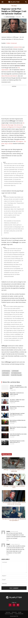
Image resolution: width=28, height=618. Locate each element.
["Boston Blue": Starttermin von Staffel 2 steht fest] (5, 394)
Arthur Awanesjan (10, 16)
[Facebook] (10, 605)
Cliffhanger (15, 371)
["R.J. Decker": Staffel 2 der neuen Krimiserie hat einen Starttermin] (5, 401)
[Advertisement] (14, 101)
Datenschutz (14, 612)
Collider (8, 43)
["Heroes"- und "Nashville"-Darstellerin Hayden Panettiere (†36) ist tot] (5, 387)
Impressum (8, 612)
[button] (2, 2)
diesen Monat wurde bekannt (9, 76)
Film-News (14, 5)
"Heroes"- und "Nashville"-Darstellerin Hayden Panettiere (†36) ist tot (18, 387)
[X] (14, 605)
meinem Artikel (18, 47)
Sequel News (5, 375)
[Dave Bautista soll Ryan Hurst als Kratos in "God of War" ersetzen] (5, 408)
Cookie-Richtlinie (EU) (19, 613)
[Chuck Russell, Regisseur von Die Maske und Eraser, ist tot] (5, 442)
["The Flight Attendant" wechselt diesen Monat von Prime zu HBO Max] (5, 415)
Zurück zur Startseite (9, 613)
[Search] (26, 2)
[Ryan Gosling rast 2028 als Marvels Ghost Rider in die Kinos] (5, 422)
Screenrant (14, 43)
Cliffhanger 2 (5, 373)
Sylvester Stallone (16, 375)
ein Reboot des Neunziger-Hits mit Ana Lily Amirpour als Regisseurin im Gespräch (12, 125)
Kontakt (19, 612)
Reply (7, 540)
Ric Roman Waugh (16, 373)
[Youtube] (17, 605)
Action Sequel (6, 371)
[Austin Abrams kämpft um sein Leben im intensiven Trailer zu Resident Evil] (5, 435)
